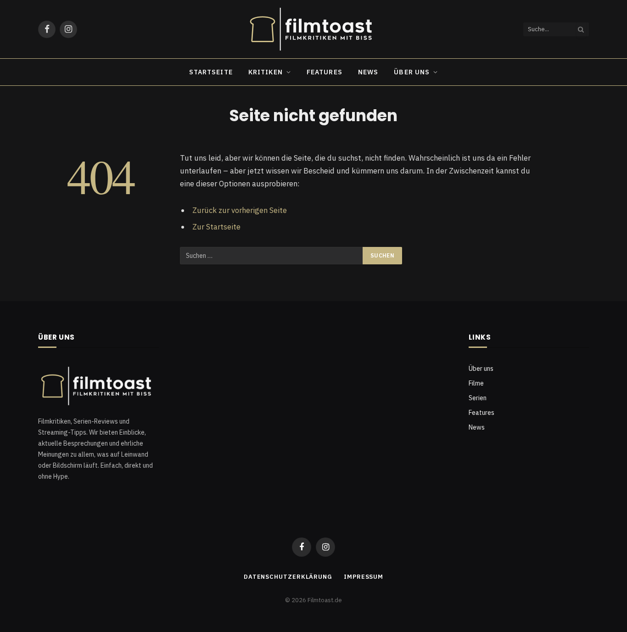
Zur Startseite (216, 227)
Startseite (211, 72)
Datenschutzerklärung (288, 577)
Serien (478, 398)
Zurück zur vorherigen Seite (239, 210)
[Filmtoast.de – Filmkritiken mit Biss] (313, 29)
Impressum (363, 577)
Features (324, 72)
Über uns (412, 72)
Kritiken (265, 72)
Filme (476, 383)
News (368, 72)
